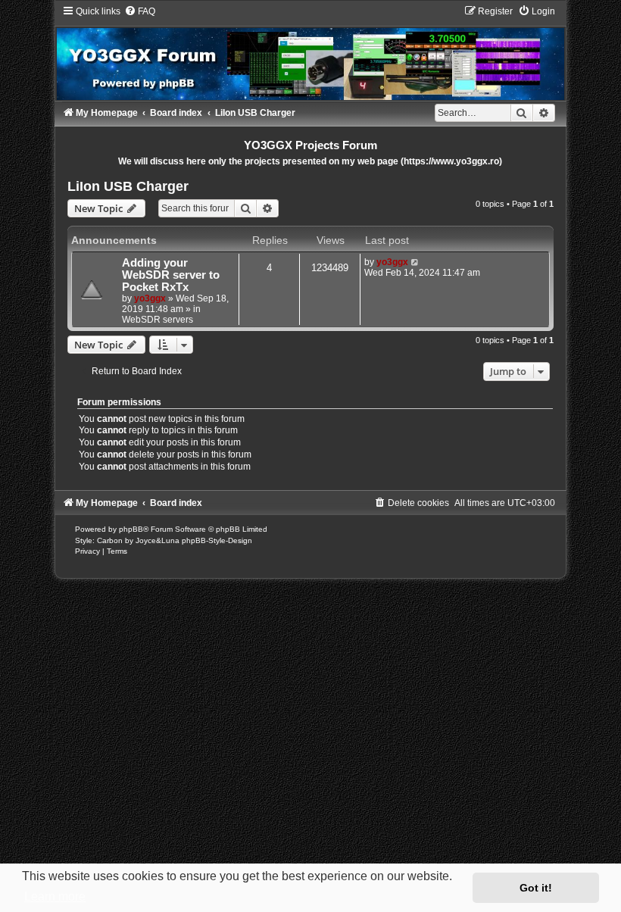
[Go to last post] (415, 262)
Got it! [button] (536, 888)
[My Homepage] (310, 53)
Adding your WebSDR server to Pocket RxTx (171, 275)
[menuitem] (139, 11)
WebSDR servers (157, 319)
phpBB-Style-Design (217, 540)
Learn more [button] (55, 896)
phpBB (131, 529)
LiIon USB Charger (128, 186)
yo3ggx (150, 298)
